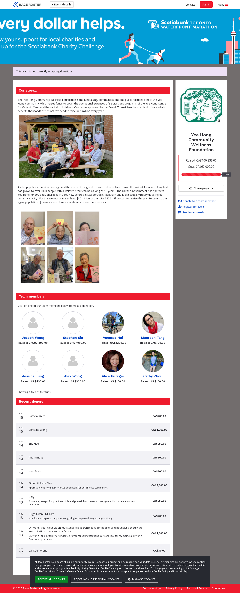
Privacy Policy (174, 588)
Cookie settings (151, 588)
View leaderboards (192, 212)
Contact (190, 4)
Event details (62, 4)
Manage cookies (143, 579)
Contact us (218, 588)
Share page (201, 188)
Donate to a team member (198, 201)
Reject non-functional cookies (96, 579)
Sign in (206, 4)
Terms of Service (197, 588)
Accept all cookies (51, 579)
